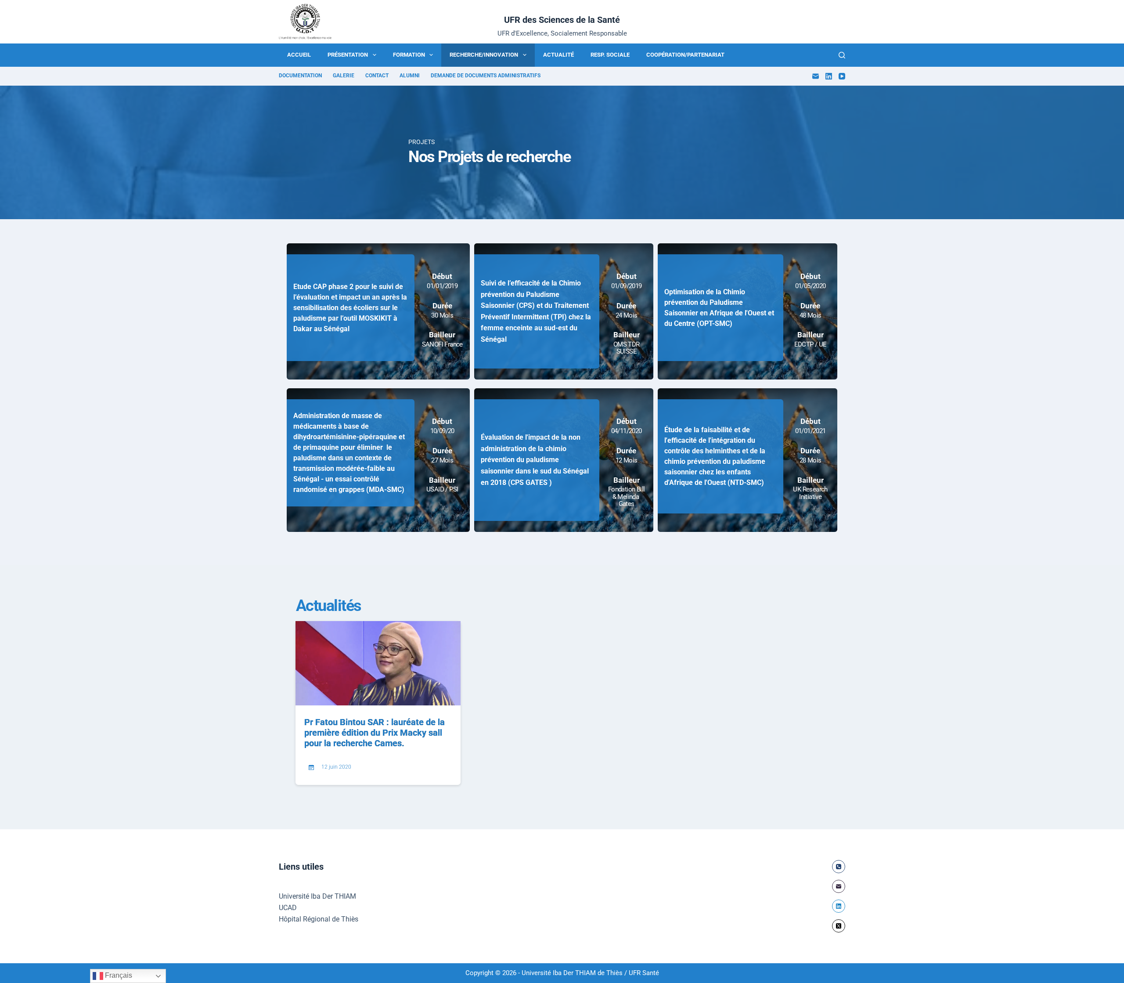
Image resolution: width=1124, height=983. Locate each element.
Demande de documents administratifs (485, 75)
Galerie (343, 75)
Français (117, 975)
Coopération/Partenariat (685, 54)
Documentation (300, 75)
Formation (409, 54)
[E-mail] (815, 76)
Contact (377, 75)
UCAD (288, 907)
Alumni (410, 75)
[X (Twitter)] (838, 925)
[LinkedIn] (828, 76)
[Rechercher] (842, 55)
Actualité (558, 54)
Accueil (299, 54)
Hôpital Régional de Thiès (318, 919)
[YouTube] (842, 76)
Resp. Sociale (610, 54)
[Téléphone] (838, 866)
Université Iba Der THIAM (317, 896)
